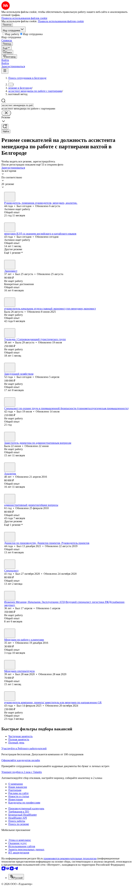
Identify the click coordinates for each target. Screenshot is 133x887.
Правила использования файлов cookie (61, 21)
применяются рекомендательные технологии (70, 858)
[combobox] (17, 105)
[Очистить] (6, 113)
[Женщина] (9, 302)
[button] (5, 60)
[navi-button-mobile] (4, 71)
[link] (7, 52)
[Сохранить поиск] (4, 127)
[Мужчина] (9, 196)
